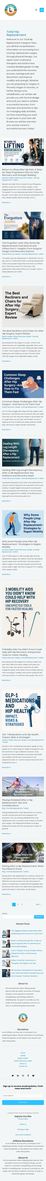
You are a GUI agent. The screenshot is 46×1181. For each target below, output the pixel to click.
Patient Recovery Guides (23, 178)
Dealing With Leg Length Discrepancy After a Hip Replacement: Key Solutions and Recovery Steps (22, 473)
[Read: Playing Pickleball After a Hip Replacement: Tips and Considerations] (23, 786)
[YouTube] (33, 1076)
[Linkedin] (18, 1076)
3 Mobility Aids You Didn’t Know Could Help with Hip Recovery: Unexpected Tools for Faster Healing (22, 652)
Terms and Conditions (23, 1135)
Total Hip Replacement (29, 254)
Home (23, 1053)
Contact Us (23, 1066)
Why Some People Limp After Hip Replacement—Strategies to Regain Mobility (21, 544)
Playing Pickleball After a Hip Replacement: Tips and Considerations (17, 802)
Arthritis (5, 740)
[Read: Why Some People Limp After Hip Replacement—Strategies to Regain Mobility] (23, 524)
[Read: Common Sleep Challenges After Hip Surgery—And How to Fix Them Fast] (23, 384)
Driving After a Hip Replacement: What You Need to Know (23, 867)
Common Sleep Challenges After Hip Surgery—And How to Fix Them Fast (22, 403)
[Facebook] (28, 1076)
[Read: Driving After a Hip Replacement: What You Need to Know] (23, 853)
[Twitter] (13, 1076)
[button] (36, 10)
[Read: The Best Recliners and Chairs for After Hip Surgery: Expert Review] (23, 307)
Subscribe (23, 1102)
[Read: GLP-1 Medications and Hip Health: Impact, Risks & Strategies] (23, 710)
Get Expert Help (23, 1129)
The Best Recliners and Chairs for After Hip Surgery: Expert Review (23, 332)
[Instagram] (23, 1076)
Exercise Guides (7, 178)
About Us (23, 1064)
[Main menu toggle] (42, 10)
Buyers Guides (7, 337)
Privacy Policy (23, 1119)
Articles (23, 1056)
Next (39, 904)
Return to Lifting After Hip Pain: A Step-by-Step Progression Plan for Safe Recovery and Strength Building (22, 172)
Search (4, 914)
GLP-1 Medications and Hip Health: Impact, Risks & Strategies (20, 736)
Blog (3, 808)
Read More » (6, 202)
